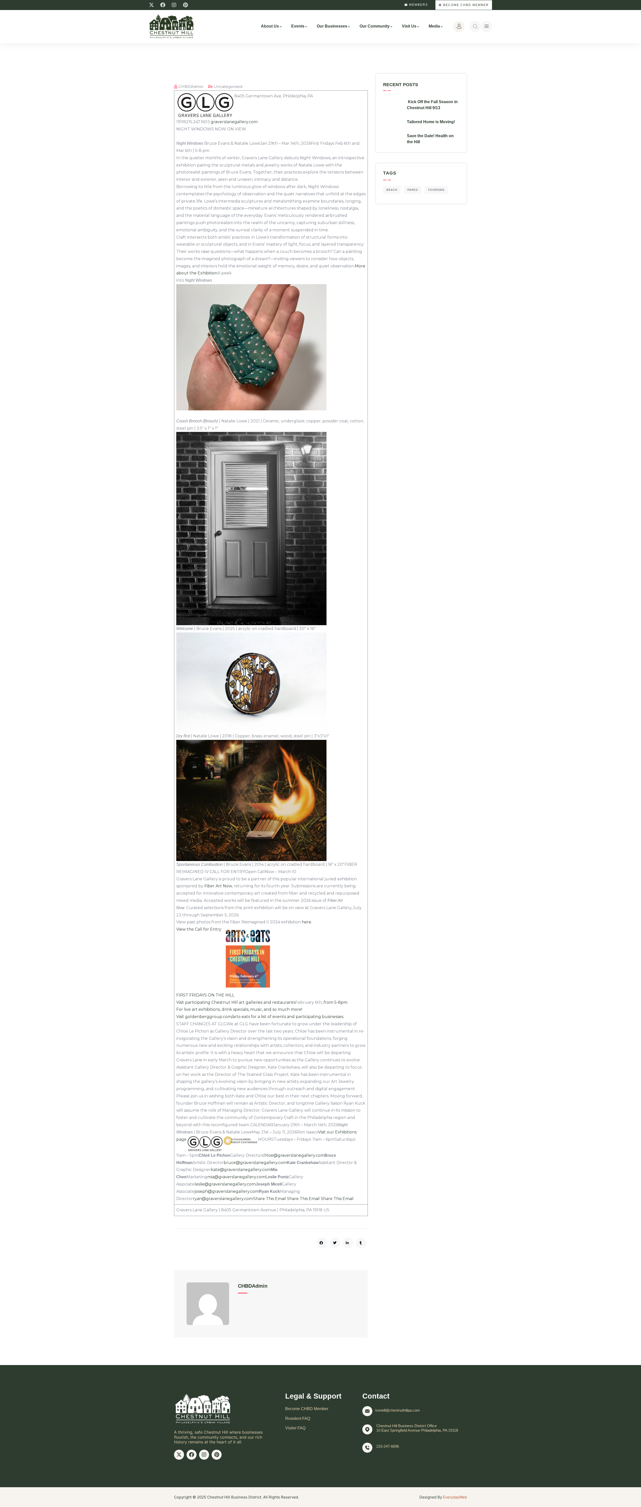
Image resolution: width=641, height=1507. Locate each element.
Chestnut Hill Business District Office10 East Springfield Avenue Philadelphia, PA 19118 (417, 1428)
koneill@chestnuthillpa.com (397, 1410)
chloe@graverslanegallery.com (293, 1155)
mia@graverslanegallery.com (236, 1177)
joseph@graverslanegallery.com (227, 1191)
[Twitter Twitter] (151, 5)
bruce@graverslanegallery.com (255, 1162)
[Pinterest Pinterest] (185, 5)
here (306, 922)
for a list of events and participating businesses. (297, 1016)
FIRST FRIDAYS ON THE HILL (205, 995)
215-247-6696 (387, 1446)
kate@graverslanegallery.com (241, 1169)
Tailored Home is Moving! (431, 122)
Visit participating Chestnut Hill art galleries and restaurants (235, 1002)
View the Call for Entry (198, 929)
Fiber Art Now (218, 886)
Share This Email (269, 1198)
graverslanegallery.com (234, 121)
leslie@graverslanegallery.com (225, 1184)
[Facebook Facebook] (162, 5)
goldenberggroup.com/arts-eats (217, 1016)
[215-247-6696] (367, 1448)
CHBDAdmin (191, 86)
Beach (391, 189)
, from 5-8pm (335, 1002)
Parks (412, 189)
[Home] (171, 26)
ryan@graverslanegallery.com (223, 1198)
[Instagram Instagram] (174, 5)
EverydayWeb (455, 1497)
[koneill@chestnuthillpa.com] (367, 1411)
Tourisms (436, 189)
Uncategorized (228, 86)
